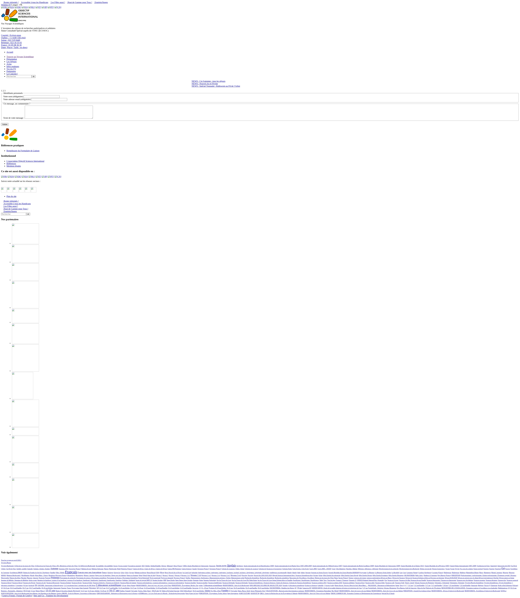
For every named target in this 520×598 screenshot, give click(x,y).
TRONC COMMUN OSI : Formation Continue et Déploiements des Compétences (356, 593)
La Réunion (370, 572)
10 (2, 588)
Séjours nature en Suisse (506, 578)
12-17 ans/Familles (112, 588)
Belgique (481, 585)
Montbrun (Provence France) (57, 575)
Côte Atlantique (341, 569)
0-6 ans (25, 585)
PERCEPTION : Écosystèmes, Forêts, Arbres (213, 593)
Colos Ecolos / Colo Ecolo (300, 569)
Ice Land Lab (187, 572)
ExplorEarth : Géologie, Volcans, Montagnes (382, 588)
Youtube (285, 585)
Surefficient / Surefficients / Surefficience (306, 580)
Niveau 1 (159, 575)
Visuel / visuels (409, 583)
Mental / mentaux (496, 572)
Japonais (308, 572)
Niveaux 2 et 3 (225, 575)
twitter (201, 585)
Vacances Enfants (65, 583)
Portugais (42, 578)
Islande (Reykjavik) (74, 591)
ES (160, 591)
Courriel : (11, 35)
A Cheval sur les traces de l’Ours (24, 566)
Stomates (196, 580)
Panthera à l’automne (430, 575)
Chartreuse (494, 585)
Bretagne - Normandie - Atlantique (12, 591)
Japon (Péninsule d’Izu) (258, 591)
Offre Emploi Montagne (396, 575)
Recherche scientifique (282, 578)
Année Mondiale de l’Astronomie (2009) (387, 566)
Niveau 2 (165, 575)
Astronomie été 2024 (504, 566)
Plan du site (11, 196)
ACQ (143, 566)
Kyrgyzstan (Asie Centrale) (80, 588)
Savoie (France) (343, 578)
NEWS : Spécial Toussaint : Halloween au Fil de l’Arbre (216, 86)
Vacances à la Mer (405, 580)
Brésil (119, 569)
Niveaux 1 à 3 (185, 575)
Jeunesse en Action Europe (319, 572)
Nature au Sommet (132, 575)
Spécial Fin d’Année (388, 593)
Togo (325, 580)
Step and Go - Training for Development (50, 595)
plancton (35, 578)
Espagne (486, 569)
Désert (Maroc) (40, 591)
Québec (188, 578)
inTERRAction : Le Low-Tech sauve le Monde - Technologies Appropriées (161, 593)
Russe (336, 578)
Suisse (201, 580)
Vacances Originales (228, 583)
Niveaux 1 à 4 (196, 575)
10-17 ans (25, 588)
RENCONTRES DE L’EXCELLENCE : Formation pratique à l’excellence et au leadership (469, 588)
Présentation (11, 59)
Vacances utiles (370, 583)
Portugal (48, 578)
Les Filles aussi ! (57, 2)
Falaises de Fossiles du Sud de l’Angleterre (36, 572)
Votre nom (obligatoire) (13, 96)
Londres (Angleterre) (425, 572)
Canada (194, 569)
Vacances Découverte (53, 583)
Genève (59, 593)
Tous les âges (331, 580)
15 (200, 588)
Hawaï (149, 572)
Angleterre (239, 566)
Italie (298, 572)
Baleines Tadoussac (98, 569)
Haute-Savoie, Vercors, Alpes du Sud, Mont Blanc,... (351, 585)
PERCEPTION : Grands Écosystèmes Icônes (417, 591)
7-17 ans (427, 585)
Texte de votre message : (13, 118)
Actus (9, 64)
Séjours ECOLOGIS (451, 578)
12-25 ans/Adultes (124, 588)
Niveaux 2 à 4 (216, 575)
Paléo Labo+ (419, 575)
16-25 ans (230, 588)
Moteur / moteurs (89, 575)
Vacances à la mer (393, 580)
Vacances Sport (360, 583)
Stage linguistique (232, 593)
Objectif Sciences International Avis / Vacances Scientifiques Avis (292, 575)
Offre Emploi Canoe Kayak (349, 575)
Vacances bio (502, 580)
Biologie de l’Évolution (433, 588)
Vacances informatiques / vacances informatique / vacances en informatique (160, 583)
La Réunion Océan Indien (383, 572)
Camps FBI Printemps (174, 569)
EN (310, 588)
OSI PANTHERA (409, 575)
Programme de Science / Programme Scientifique (122, 578)
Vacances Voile (399, 583)
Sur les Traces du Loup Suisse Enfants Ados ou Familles (275, 580)
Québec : (13, 38)
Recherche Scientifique (252, 578)
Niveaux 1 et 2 (206, 575)
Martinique (487, 572)
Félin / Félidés (60, 572)
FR (36, 585)
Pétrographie (5, 578)
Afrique (163, 566)
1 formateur (19, 585)
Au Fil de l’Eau (11, 569)
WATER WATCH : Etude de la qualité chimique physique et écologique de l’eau (337, 588)
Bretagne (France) (126, 569)
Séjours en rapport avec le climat (468, 578)
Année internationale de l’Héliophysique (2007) (328, 566)
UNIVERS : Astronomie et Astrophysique (50, 585)
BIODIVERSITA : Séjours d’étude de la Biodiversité (447, 591)
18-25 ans (155, 591)
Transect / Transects (342, 580)
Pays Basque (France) (444, 575)
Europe (507, 569)
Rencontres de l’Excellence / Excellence (302, 578)
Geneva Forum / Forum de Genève (17, 595)
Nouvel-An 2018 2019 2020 (263, 575)
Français (71, 572)
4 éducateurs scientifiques (296, 585)
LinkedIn (320, 585)
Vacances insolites (202, 583)
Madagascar (447, 572)
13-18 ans (140, 588)
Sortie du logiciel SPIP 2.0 (144, 580)
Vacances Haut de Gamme (128, 583)
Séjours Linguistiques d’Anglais (489, 578)
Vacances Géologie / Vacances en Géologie (106, 583)
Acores (115, 566)
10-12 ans (513, 588)
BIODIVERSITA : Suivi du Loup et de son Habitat (355, 591)
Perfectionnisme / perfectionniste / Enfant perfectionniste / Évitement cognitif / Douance (488, 575)
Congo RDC (313, 569)
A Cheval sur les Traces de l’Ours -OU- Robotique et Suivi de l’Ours (56, 566)
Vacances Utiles (380, 583)
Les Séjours (11, 61)
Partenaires (11, 71)
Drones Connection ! (438, 569)
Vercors (486, 585)
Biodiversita (113, 569)
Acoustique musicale (134, 566)
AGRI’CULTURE (244, 593)
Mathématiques (503, 588)
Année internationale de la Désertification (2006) (259, 566)
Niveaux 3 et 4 (236, 575)
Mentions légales (13, 166)
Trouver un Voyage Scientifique (20, 57)
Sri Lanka (134, 591)
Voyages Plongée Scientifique (474, 583)
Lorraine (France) (437, 572)
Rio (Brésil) (335, 591)
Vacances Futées (87, 583)
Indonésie (194, 572)
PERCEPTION (456, 575)
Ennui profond (478, 569)
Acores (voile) (329, 585)
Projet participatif (155, 578)
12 (98, 588)
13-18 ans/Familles (162, 588)
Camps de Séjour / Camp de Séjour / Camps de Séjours (150, 569)
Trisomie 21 (352, 580)
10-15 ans (6, 588)
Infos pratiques (12, 66)
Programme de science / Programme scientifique (91, 578)
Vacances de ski (41, 583)
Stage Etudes (171, 580)
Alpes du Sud (421, 588)
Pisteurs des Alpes (15, 578)
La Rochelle (395, 572)
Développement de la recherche (389, 569)
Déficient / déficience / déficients (368, 569)
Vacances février (77, 583)
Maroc (481, 572)
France (104, 572)
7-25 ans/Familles (465, 585)
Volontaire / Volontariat (442, 583)
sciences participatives (374, 578)
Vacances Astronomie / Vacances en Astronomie (441, 580)
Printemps (55, 577)
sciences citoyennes (360, 578)
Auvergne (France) (75, 569)
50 (108, 591)
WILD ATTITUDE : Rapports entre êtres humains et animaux (285, 591)
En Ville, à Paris (216, 591)
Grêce (122, 572)
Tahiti (321, 580)
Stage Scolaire (188, 580)
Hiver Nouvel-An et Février (173, 572)
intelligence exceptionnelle (278, 572)
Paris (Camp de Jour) (192, 593)
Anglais (231, 565)
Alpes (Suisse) (131, 585)
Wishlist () (6, 5)
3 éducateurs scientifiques (212, 585)
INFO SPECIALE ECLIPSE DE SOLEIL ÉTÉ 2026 (266, 585)
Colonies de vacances (251, 569)
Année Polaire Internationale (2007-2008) (463, 566)
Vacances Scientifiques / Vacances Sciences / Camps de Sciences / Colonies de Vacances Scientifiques (279, 583)
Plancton (29, 578)
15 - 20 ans (204, 588)
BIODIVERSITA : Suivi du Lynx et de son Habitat (387, 591)
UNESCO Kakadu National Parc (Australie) (370, 580)
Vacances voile (389, 583)
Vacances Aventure (491, 580)
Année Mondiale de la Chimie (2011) (412, 566)
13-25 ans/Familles (186, 588)
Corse (333, 569)
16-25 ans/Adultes (239, 588)
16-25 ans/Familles (251, 588)
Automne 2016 (63, 569)
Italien (303, 572)
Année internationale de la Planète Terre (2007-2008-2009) (293, 566)
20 (295, 588)
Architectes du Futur (483, 566)
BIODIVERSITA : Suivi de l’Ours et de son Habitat (314, 593)
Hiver (162, 572)
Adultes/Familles (155, 566)
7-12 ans (410, 585)
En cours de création (466, 569)
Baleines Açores (86, 569)
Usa (386, 580)
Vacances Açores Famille (418, 580)
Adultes (147, 566)
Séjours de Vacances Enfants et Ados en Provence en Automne (424, 578)
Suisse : (10, 40)
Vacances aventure (479, 580)
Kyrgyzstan (363, 572)
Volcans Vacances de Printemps (424, 583)
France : (11, 45)
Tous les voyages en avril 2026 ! (11, 560)
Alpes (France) (178, 566)
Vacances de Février (29, 583)
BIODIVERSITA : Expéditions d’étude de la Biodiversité (482, 591)
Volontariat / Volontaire (457, 583)
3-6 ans (124, 585)
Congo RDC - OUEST (324, 569)
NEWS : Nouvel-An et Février (205, 83)
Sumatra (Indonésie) (210, 580)
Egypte (457, 569)
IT (230, 591)
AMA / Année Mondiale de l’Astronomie (196, 566)
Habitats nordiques (140, 572)
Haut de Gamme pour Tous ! (79, 2)
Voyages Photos (6, 562)
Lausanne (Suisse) (412, 572)
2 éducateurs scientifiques (108, 585)
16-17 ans (114, 590)
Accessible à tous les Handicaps (34, 2)
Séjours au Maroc (386, 578)
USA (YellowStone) (186, 591)
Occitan (315, 575)
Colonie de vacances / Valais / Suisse (233, 569)
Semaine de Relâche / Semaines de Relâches (14, 580)
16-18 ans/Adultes (220, 588)
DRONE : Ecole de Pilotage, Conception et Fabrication (79, 593)
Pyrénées (212, 588)
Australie (30, 569)
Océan (320, 575)
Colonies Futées (287, 569)
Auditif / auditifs (21, 569)
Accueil (9, 52)
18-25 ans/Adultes (263, 588)
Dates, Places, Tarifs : (14, 47)
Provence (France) (179, 578)
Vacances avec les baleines (465, 580)
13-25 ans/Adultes (173, 588)
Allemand (170, 566)
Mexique (505, 572)
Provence (92, 588)
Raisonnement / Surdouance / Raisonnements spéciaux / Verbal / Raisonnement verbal (218, 578)
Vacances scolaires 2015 (319, 583)
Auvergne (195, 588)
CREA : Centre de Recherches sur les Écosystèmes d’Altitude (279, 593)
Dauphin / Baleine (351, 569)
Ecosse (448, 569)
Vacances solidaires (349, 583)
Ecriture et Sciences (311, 585)
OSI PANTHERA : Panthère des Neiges (282, 588)
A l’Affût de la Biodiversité (86, 566)
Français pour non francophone (89, 572)
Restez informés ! (11, 2)
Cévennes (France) (203, 569)
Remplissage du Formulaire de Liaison (22, 151)
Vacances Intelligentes (215, 583)
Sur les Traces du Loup (224, 580)
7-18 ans (445, 585)
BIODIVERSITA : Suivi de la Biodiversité (236, 585)
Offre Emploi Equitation (380, 575)
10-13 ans (26, 591)
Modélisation (25, 575)
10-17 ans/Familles (35, 588)
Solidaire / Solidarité (128, 580)
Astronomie (57, 588)
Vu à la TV (11, 69)
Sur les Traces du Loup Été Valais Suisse (244, 580)
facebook (31, 585)
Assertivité (493, 566)
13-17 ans (133, 588)
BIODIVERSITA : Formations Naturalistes (318, 591)
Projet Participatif (143, 578)
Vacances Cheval (6, 583)
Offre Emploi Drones (365, 575)
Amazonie (212, 566)
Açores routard (123, 566)
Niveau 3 (171, 575)
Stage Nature (179, 580)
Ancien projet (221, 566)
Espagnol (498, 569)
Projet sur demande (167, 578)
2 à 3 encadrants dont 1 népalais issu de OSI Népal (79, 585)
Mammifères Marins (472, 572)
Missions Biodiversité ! (14, 575)
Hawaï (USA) (155, 572)
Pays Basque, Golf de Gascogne (407, 588)
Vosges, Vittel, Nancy (144, 591)
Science (351, 578)
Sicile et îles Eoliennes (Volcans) (508, 585)
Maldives (463, 572)
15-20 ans (103, 591)
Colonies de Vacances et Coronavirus (270, 569)
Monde (32, 575)
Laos (401, 572)
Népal (140, 575)
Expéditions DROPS (16, 572)
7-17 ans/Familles (436, 585)
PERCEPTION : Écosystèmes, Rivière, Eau (185, 585)
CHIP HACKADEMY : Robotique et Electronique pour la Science (117, 593)
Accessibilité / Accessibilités (104, 566)
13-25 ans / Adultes (94, 591)
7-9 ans (299, 588)
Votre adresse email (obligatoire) (17, 99)
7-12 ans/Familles (419, 585)
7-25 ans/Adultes (453, 585)
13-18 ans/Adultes (149, 588)
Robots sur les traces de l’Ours (324, 578)
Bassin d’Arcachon (62, 591)
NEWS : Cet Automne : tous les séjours (208, 81)
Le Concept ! (12, 74)
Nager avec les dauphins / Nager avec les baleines (110, 575)
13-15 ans (50, 590)
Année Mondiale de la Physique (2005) (437, 566)
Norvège (244, 575)
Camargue (306, 588)
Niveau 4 (178, 575)
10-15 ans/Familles (16, 588)
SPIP (164, 580)
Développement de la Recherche (409, 569)
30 (509, 588)
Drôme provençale (426, 569)
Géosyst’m (117, 572)
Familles (52, 572)
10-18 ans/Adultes (47, 588)
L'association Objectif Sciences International (25, 161)
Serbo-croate (33, 580)
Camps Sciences (187, 569)
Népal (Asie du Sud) (149, 575)
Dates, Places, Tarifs (244, 591)
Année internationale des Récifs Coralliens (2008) (358, 566)
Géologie (110, 572)
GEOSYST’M (255, 593)
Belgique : (11, 42)
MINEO (3, 575)
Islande (289, 572)
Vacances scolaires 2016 (334, 583)
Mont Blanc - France (41, 575)
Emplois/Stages (101, 2)
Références (11, 163)
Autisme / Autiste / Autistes (41, 569)
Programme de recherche (68, 578)
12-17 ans (102, 588)
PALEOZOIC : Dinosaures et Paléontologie (381, 585)
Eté (503, 568)
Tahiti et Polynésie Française (170, 591)
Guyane (131, 572)
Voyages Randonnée (7, 566)
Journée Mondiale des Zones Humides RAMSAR (343, 572)
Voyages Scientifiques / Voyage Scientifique (498, 583)
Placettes (23, 578)
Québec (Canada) (125, 591)
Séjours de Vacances (398, 578)
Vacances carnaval (512, 580)
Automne (54, 568)
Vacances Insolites (190, 583)
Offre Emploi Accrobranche (331, 575)
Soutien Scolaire (158, 580)
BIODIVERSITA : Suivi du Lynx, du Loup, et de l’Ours (153, 585)
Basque (106, 569)
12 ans (33, 591)
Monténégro (71, 575)
